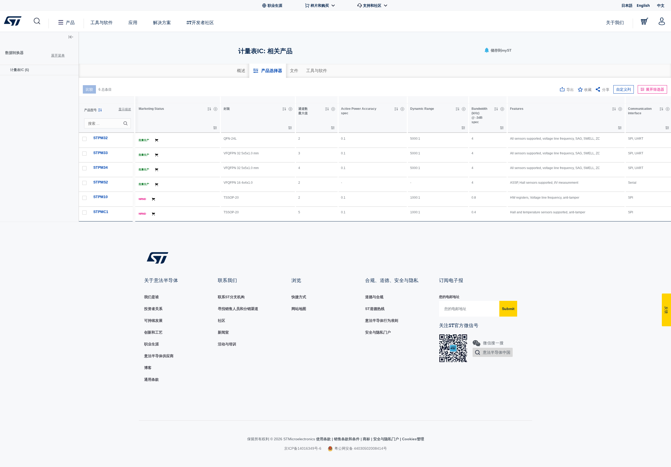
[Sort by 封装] (284, 109)
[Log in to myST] (662, 21)
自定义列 (623, 89)
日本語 (626, 5)
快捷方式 (298, 297)
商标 (366, 439)
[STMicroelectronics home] (14, 21)
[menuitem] (39, 70)
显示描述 (124, 109)
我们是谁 (151, 297)
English (643, 5)
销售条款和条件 (347, 439)
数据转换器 (14, 53)
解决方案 (162, 22)
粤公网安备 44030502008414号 (360, 448)
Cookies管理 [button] (412, 439)
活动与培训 (227, 344)
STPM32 (100, 138)
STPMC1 (100, 212)
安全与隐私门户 (378, 332)
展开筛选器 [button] (655, 89)
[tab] (241, 71)
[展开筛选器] (215, 128)
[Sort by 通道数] (327, 109)
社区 (221, 320)
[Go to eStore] (644, 21)
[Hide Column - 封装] (290, 109)
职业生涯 (151, 344)
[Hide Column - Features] (620, 109)
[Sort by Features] (614, 109)
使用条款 (324, 439)
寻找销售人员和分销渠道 (238, 309)
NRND (142, 199)
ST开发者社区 (200, 22)
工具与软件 (101, 22)
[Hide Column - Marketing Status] (215, 109)
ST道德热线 (375, 309)
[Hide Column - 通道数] (333, 109)
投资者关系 (153, 309)
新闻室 (223, 332)
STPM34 (100, 167)
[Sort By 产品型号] (100, 110)
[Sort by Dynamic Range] (457, 109)
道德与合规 (374, 297)
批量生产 (144, 140)
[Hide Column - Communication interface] (667, 109)
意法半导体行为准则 (381, 320)
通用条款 (151, 379)
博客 (147, 368)
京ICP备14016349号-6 (302, 448)
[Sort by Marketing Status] (209, 109)
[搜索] (126, 123)
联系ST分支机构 (231, 297)
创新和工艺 (153, 332)
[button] (36, 21)
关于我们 (615, 22)
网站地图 (298, 309)
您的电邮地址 (449, 297)
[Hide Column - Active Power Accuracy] (402, 109)
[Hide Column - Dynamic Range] (464, 109)
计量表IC (19, 70)
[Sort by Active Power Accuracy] (396, 109)
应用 (132, 22)
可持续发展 (153, 320)
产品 (70, 22)
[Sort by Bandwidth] (496, 109)
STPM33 (100, 153)
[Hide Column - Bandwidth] (502, 109)
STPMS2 (100, 182)
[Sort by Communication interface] (661, 109)
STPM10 (100, 197)
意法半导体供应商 (159, 356)
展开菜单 (58, 55)
